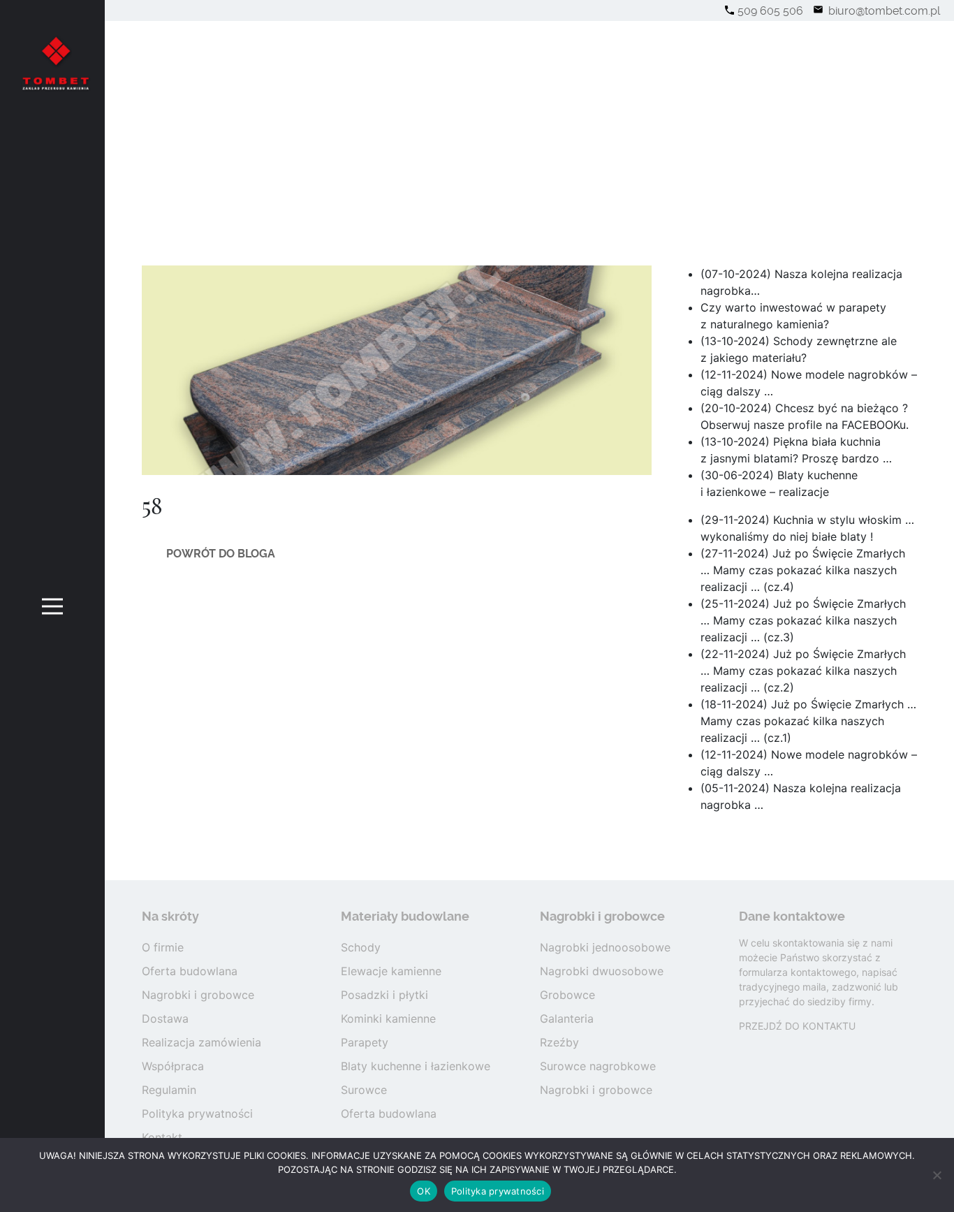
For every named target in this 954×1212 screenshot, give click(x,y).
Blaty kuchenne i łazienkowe (415, 1066)
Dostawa (165, 1018)
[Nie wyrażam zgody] (937, 1175)
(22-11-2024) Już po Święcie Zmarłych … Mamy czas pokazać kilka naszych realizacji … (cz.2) (803, 670)
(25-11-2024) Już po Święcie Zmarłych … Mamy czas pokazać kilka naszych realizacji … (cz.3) (803, 620)
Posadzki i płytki (384, 995)
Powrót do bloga (220, 553)
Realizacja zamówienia (201, 1042)
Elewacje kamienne (391, 971)
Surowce (364, 1090)
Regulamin (169, 1090)
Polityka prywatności (197, 1113)
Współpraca (173, 1066)
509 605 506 (770, 10)
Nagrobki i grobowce (198, 995)
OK (423, 1191)
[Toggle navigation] (52, 606)
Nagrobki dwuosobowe (601, 971)
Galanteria (567, 1018)
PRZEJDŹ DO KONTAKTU (797, 1026)
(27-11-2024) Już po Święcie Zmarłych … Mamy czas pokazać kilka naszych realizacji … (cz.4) (802, 570)
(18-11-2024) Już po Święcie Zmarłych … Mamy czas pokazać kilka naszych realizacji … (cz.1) (808, 721)
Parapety (364, 1042)
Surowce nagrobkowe (598, 1066)
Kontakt (162, 1137)
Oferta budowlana (189, 971)
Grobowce (567, 995)
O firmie (163, 947)
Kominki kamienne (388, 1018)
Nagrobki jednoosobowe (605, 947)
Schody (361, 947)
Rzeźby (559, 1042)
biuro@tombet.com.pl (882, 10)
